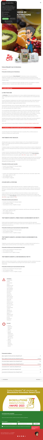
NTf (35, 154)
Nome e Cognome (5, 421)
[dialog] (9, 12)
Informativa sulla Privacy (8, 426)
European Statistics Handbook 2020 (31, 123)
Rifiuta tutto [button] (12, 18)
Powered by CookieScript (9, 22)
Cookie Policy (6, 433)
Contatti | (10, 433)
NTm (25, 154)
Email (19, 421)
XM (22, 154)
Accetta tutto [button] (5, 18)
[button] (40, 2)
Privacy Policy (2, 433)
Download (12, 433)
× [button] (15, 2)
